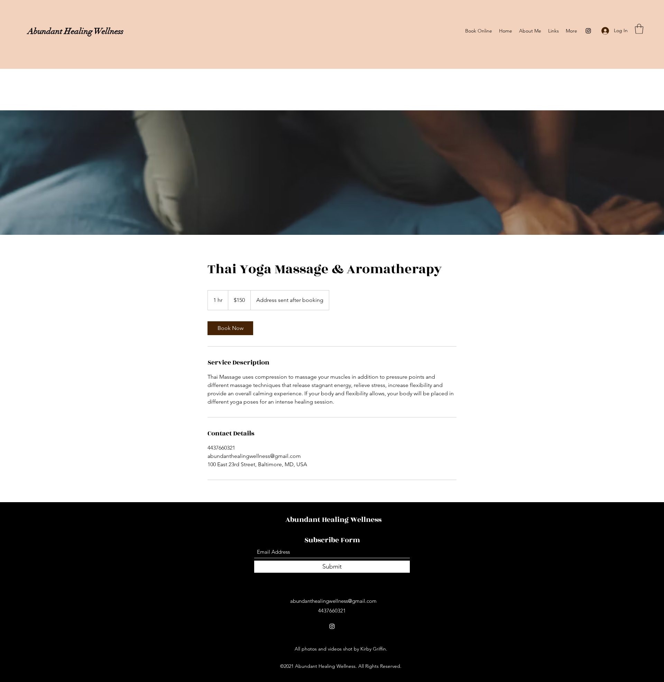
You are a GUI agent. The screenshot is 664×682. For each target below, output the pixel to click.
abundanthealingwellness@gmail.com (333, 601)
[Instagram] (588, 30)
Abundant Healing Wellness (75, 31)
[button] (639, 29)
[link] (230, 328)
